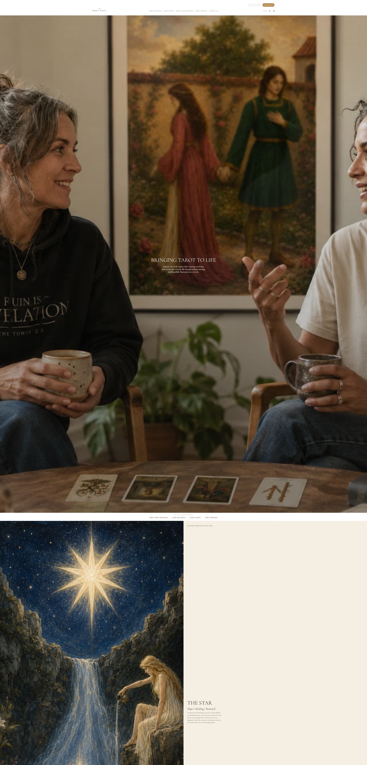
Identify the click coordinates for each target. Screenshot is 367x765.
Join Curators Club (254, 5)
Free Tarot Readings (158, 517)
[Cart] (274, 11)
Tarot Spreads (211, 517)
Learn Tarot (195, 517)
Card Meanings (178, 517)
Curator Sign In (268, 5)
